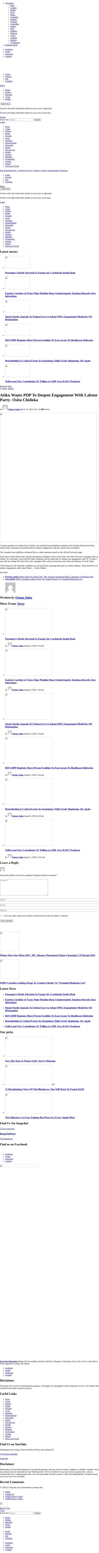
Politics (8, 92)
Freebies (13, 22)
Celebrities (14, 24)
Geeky (13, 36)
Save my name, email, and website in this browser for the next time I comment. (36, 916)
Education (9, 145)
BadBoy (13, 31)
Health (8, 99)
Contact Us (9, 1494)
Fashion (13, 19)
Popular (8, 76)
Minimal (13, 33)
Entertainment (10, 143)
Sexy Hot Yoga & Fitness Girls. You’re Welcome (30, 1061)
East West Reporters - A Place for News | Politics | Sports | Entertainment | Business (34, 170)
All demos (9, 3)
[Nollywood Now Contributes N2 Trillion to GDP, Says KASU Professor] (52, 371)
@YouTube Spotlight (8, 1454)
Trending (9, 81)
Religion (8, 157)
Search (37, 120)
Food (12, 12)
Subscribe (4, 1458)
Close (2, 1510)
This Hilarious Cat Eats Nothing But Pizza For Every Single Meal (40, 1117)
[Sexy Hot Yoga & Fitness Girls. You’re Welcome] (52, 1046)
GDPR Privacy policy (14, 1496)
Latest (7, 74)
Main (12, 5)
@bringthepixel (6, 1139)
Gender (8, 161)
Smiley (13, 26)
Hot (6, 79)
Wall (12, 29)
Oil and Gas (10, 150)
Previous (3, 386)
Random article (11, 45)
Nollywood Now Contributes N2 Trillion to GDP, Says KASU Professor (42, 381)
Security (8, 136)
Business (8, 95)
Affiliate (13, 38)
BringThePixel (7, 1133)
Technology (10, 159)
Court (7, 138)
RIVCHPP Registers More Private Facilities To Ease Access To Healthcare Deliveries (49, 340)
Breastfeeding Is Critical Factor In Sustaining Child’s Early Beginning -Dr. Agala (47, 360)
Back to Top (5, 1508)
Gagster (13, 8)
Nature (8, 164)
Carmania (14, 17)
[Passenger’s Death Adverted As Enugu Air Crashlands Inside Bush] (52, 262)
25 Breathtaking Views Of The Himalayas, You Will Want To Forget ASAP (44, 1089)
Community (15, 43)
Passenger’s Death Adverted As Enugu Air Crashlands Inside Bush (40, 272)
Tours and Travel (12, 166)
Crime (7, 97)
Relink (13, 10)
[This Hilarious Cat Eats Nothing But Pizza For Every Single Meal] (52, 1103)
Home (7, 90)
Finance (8, 154)
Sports (7, 147)
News (7, 127)
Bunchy (13, 40)
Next (10, 386)
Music (12, 15)
